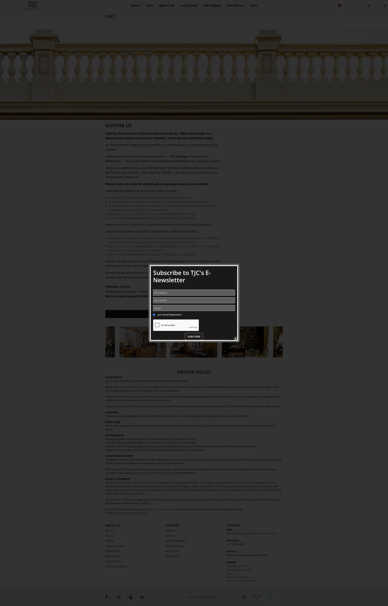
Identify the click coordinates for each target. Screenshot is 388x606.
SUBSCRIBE (194, 336)
